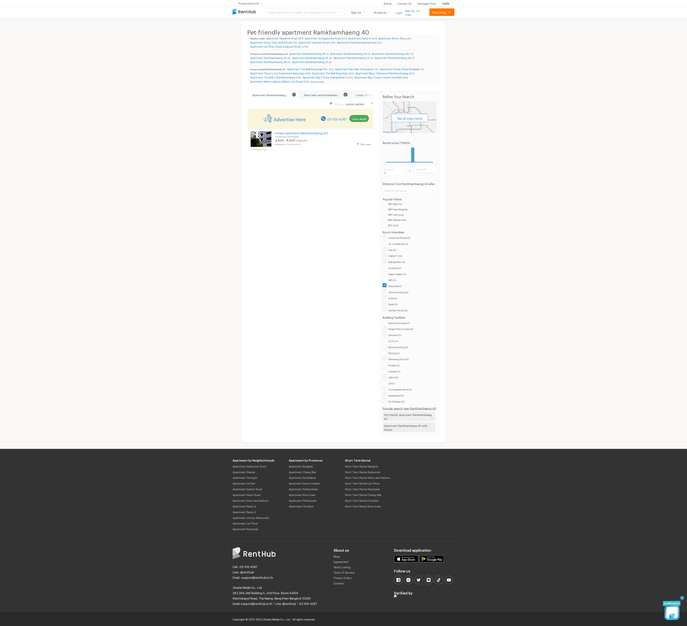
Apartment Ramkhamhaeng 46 (393, 57)
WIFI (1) (392, 279)
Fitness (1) (393, 365)
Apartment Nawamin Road (281, 38)
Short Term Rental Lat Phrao (362, 483)
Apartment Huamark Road (313, 42)
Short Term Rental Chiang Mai (363, 494)
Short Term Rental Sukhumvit (362, 472)
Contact (338, 583)
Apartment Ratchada (245, 528)
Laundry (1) (394, 371)
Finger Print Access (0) (400, 328)
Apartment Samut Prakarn (304, 483)
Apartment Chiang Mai (302, 472)
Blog (336, 556)
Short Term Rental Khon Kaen (363, 506)
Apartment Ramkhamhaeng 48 (268, 62)
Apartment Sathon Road (247, 489)
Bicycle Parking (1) (398, 347)
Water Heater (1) (397, 274)
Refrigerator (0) (396, 261)
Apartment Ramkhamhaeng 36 (310, 57)
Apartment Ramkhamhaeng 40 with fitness (405, 427)
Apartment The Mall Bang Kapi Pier (307, 69)
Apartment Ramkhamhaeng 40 (271, 94)
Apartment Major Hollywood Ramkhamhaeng (381, 73)
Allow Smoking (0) (398, 292)
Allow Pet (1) (395, 286)
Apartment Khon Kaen (302, 494)
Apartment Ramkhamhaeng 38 (307, 53)
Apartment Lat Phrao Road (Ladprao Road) (275, 46)
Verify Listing (341, 566)
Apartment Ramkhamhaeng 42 (348, 53)
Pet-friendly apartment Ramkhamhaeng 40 (408, 416)
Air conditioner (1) (398, 243)
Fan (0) (392, 249)
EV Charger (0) (396, 401)
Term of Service (344, 572)
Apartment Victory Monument (251, 517)
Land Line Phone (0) (399, 237)
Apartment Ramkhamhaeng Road (356, 42)
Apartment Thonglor (245, 477)
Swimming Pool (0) (398, 359)
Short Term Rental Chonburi (362, 500)
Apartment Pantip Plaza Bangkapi (400, 69)
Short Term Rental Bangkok (361, 466)
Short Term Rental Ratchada (362, 489)
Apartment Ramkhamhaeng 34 (351, 57)
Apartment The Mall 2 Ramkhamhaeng (272, 77)
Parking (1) (394, 353)
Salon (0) (393, 377)
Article (388, 3)
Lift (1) (391, 383)
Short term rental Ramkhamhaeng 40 (326, 94)
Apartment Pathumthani (303, 489)
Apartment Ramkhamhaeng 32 (310, 62)
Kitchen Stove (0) (398, 310)
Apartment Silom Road (246, 494)
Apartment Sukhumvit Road (249, 466)
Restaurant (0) (396, 395)
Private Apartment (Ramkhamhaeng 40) (301, 132)
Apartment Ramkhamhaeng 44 (268, 57)
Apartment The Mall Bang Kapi (330, 73)
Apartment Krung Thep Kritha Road (271, 42)
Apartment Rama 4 (244, 506)
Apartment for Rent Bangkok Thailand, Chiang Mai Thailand (250, 12)
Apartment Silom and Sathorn (251, 500)
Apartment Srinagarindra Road (323, 38)
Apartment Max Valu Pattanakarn (354, 69)
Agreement (341, 561)
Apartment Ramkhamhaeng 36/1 (391, 53)
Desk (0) (393, 304)
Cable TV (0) (395, 255)
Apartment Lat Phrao (245, 523)
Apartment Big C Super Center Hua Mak (377, 77)
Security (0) (394, 334)
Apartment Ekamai (244, 472)
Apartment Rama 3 (244, 511)
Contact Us (404, 3)
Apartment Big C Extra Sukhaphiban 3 (325, 77)
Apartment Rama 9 (359, 38)
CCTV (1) (393, 341)
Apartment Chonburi (301, 506)
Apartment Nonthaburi (302, 477)
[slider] (385, 162)
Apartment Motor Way (391, 38)
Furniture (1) (394, 267)
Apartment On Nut (244, 483)
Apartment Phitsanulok (303, 500)
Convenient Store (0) (400, 389)
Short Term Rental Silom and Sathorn (367, 477)
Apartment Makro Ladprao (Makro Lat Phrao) (276, 81)
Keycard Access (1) (399, 322)
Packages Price (426, 3)
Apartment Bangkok (301, 466)
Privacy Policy (342, 577)
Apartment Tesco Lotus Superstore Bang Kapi (277, 73)
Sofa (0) (392, 298)
